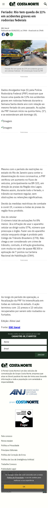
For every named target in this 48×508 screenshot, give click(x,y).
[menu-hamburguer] (3, 4)
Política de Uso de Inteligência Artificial (17, 459)
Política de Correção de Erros (13, 455)
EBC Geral (14, 327)
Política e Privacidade (10, 445)
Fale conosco (6, 436)
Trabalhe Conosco (9, 464)
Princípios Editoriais (9, 450)
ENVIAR (41, 355)
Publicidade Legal (8, 469)
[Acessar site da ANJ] (24, 392)
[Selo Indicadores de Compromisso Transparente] (24, 418)
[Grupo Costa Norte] (24, 402)
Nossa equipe (7, 441)
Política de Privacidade (15, 477)
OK (24, 487)
